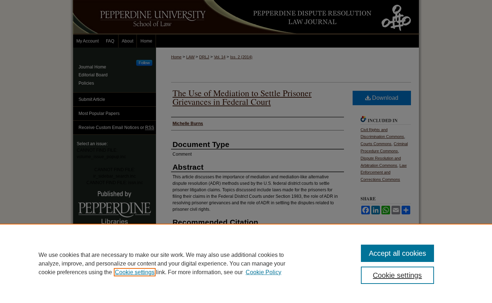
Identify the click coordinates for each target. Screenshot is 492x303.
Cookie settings (135, 272)
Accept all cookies (397, 253)
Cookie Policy (263, 272)
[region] (246, 263)
